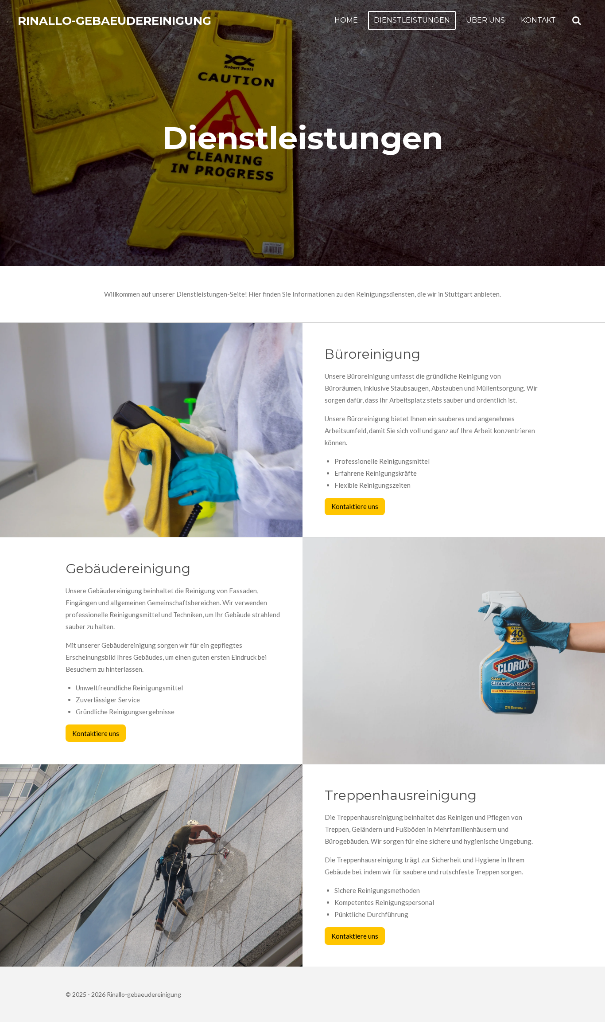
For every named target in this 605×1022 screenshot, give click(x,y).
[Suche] (576, 20)
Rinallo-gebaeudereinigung (114, 21)
